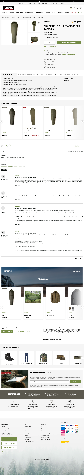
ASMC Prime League (42, 3)
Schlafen (13, 17)
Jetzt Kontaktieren (7, 331)
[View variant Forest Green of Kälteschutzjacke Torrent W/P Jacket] (69, 308)
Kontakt (63, 3)
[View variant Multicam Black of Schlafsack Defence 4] (35, 128)
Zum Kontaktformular (9, 439)
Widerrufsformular (45, 435)
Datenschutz (44, 428)
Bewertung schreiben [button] (77, 146)
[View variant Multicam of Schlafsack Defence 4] (28, 128)
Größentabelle (28, 437)
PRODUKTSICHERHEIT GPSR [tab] (67, 74)
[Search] (17, 8)
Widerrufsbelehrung (45, 433)
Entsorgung (27, 439)
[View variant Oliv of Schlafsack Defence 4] (24, 128)
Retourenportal (28, 433)
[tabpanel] (42, 87)
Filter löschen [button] (4, 169)
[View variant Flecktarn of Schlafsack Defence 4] (31, 128)
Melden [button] (16, 185)
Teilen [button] (19, 185)
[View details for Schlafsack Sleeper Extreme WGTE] (11, 116)
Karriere (3, 426)
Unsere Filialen (4, 424)
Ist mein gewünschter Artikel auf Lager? (52, 327)
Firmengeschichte (5, 428)
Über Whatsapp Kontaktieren (24, 331)
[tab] (73, 152)
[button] (1, 122)
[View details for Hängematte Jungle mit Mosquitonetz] (33, 297)
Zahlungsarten (28, 426)
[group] (7, 145)
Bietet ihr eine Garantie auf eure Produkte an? (53, 339)
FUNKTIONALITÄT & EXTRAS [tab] (26, 74)
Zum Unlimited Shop (54, 3)
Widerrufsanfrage (9, 447)
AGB (42, 426)
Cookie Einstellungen (45, 439)
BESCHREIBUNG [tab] (7, 74)
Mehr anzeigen (76, 271)
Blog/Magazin (22, 3)
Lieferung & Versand (29, 428)
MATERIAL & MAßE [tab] (47, 74)
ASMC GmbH (46, 459)
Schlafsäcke (19, 17)
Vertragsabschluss (45, 431)
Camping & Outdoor (6, 17)
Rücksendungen (28, 431)
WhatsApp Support (10, 443)
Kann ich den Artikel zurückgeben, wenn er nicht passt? (56, 336)
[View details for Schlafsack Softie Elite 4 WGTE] (53, 116)
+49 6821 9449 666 (5, 433)
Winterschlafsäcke (27, 17)
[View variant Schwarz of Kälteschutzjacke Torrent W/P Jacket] (73, 308)
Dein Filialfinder (31, 3)
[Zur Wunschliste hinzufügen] (38, 21)
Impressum (43, 424)
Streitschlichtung (45, 437)
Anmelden (75, 381)
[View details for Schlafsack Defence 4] (32, 116)
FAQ (25, 424)
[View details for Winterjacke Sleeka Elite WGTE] (55, 297)
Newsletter (27, 443)
